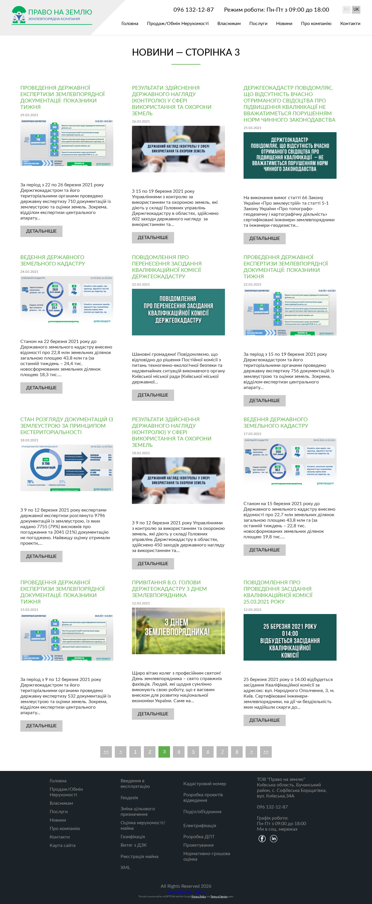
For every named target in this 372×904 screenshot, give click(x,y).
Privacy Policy (199, 896)
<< (106, 751)
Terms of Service (219, 896)
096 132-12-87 (194, 10)
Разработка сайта (186, 891)
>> (266, 751)
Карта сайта (63, 845)
